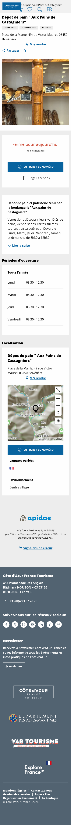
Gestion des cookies (16, 794)
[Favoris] (30, 9)
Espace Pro (42, 794)
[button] (40, 9)
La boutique (50, 798)
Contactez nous (41, 790)
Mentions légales (15, 790)
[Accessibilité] (20, 9)
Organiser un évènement (20, 798)
